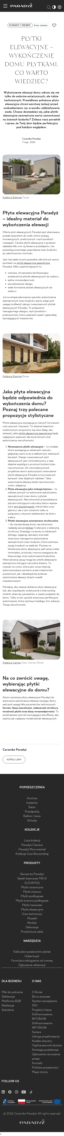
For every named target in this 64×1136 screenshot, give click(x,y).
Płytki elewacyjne (32, 909)
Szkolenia (8, 1010)
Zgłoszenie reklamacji (32, 965)
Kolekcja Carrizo (12, 662)
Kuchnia (32, 798)
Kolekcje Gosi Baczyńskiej (32, 854)
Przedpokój (32, 812)
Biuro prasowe (41, 996)
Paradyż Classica (32, 845)
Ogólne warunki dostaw (47, 1045)
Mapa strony (40, 1072)
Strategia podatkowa (45, 1050)
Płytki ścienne (32, 892)
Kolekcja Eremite (12, 197)
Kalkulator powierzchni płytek (32, 952)
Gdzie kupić (32, 956)
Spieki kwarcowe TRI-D (32, 878)
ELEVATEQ (32, 883)
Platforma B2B (11, 1001)
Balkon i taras (32, 816)
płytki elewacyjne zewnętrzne (33, 263)
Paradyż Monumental (32, 849)
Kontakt (37, 1063)
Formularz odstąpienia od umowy (32, 961)
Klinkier (32, 923)
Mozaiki (32, 918)
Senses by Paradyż (32, 874)
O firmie (37, 992)
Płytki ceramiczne (32, 887)
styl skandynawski (24, 506)
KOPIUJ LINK (14, 759)
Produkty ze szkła (32, 932)
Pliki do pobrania (12, 992)
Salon (32, 807)
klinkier (29, 527)
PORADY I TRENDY (20, 25)
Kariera (36, 1032)
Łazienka (32, 803)
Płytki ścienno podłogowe (32, 901)
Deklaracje (8, 996)
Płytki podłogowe (32, 896)
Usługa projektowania (46, 1036)
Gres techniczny (32, 914)
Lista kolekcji (32, 840)
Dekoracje (32, 927)
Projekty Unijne (42, 1010)
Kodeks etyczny (42, 1041)
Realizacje (8, 1005)
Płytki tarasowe (32, 905)
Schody (32, 820)
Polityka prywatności (45, 1067)
